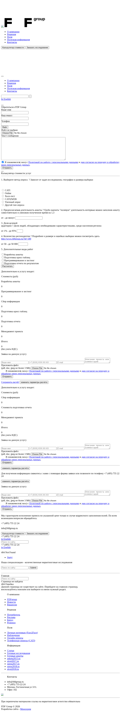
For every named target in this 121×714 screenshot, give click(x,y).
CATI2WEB (11, 199)
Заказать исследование (37, 47)
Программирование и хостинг (19, 260)
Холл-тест (10, 196)
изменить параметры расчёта (34, 382)
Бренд (10, 620)
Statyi (9, 557)
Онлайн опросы (15, 638)
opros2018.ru (13, 666)
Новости (11, 602)
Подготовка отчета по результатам (21, 263)
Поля (9, 37)
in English (6, 539)
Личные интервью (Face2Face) (22, 632)
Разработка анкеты (13, 254)
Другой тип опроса (14, 205)
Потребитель (13, 614)
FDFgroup (12, 599)
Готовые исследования (18, 653)
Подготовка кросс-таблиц (17, 257)
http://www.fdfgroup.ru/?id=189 (16, 239)
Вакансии (12, 604)
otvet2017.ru (13, 661)
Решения (11, 34)
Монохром (25, 709)
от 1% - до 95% (9, 231)
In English (6, 99)
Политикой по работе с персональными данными (53, 162)
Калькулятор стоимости (13, 47)
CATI (7, 190)
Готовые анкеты (15, 656)
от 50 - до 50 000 (9, 244)
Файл (4, 127)
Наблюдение (13, 635)
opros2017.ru (13, 664)
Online (8, 193)
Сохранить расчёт (10, 382)
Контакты (12, 42)
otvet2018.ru (13, 669)
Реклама (11, 617)
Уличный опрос (13, 202)
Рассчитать (7, 266)
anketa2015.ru (13, 658)
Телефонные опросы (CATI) (21, 640)
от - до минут (8, 218)
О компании (13, 31)
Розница (11, 622)
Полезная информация (18, 39)
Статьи (10, 650)
